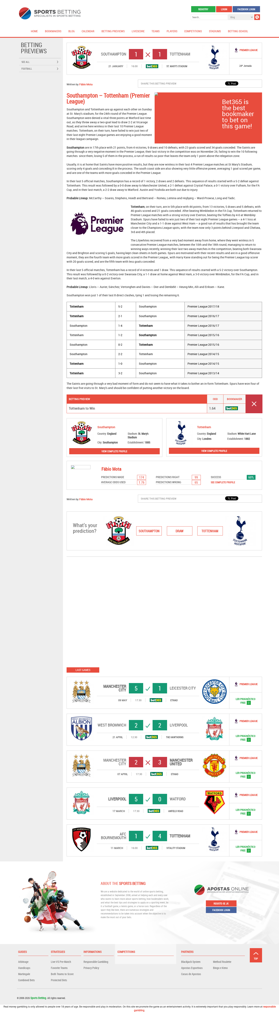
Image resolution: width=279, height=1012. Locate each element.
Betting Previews (113, 31)
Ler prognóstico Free (242, 700)
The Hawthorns (174, 737)
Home (34, 31)
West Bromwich (112, 725)
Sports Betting (38, 998)
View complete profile (114, 451)
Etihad (174, 700)
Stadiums (215, 31)
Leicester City (183, 688)
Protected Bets (59, 980)
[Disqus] (164, 612)
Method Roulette (222, 962)
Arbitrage (23, 962)
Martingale (24, 974)
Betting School (238, 31)
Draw (179, 531)
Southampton (113, 54)
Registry (203, 9)
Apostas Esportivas (192, 968)
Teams (156, 31)
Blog (71, 31)
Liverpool (179, 725)
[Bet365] (152, 66)
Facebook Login (246, 9)
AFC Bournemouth (113, 836)
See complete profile (223, 482)
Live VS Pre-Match (61, 962)
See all (25, 61)
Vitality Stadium (175, 848)
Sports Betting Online (49, 13)
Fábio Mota (86, 84)
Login (224, 9)
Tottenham (180, 54)
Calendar (88, 31)
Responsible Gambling (96, 962)
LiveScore (138, 31)
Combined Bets (26, 980)
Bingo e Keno (220, 968)
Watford (178, 799)
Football (26, 68)
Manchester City (114, 688)
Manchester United (181, 762)
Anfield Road (175, 811)
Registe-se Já (221, 903)
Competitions (193, 31)
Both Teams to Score (62, 974)
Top (256, 958)
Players (172, 31)
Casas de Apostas (191, 974)
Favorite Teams (59, 968)
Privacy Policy (91, 968)
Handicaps (24, 968)
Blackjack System (190, 962)
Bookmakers (53, 31)
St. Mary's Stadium (176, 66)
